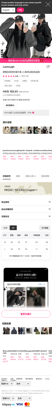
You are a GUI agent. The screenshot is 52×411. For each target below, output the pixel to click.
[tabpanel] (5, 143)
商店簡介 (4, 379)
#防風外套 (34, 81)
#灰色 (16, 81)
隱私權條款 (29, 379)
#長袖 (18, 86)
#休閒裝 (7, 81)
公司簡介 (13, 380)
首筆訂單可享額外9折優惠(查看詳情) (16, 100)
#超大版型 (8, 86)
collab (47, 379)
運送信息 (39, 379)
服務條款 (19, 379)
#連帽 (24, 81)
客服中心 (4, 380)
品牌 (11, 379)
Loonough (8, 67)
